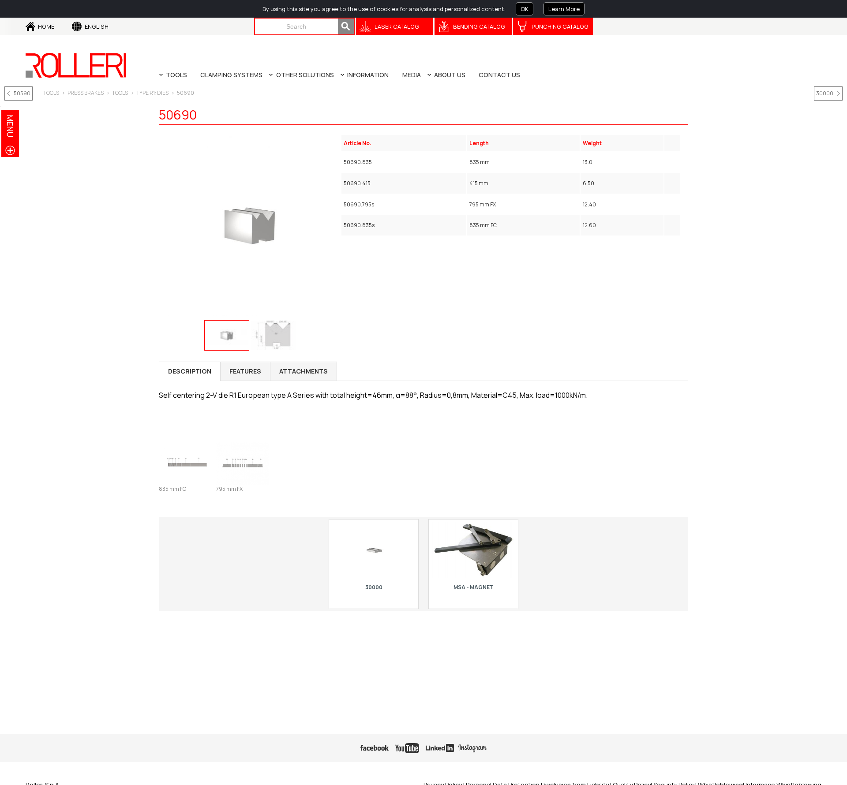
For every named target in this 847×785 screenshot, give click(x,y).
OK (524, 9)
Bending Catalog (479, 26)
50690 (185, 93)
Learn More (564, 9)
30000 (824, 93)
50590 (22, 93)
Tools (120, 93)
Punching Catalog (560, 26)
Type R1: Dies (152, 93)
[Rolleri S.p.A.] (76, 65)
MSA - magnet (473, 587)
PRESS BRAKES (85, 93)
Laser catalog (397, 26)
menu (10, 126)
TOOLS (51, 93)
